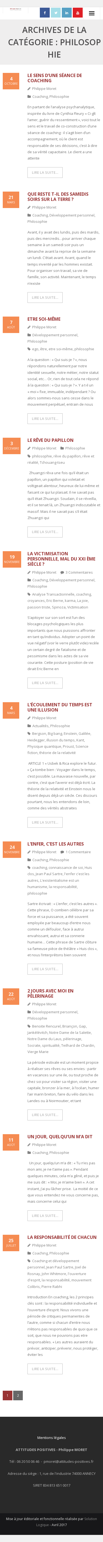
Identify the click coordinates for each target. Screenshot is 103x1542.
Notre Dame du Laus (44, 1038)
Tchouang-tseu (52, 462)
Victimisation (77, 607)
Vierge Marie (38, 1051)
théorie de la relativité (57, 752)
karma (70, 600)
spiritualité (51, 1045)
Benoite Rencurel (46, 1026)
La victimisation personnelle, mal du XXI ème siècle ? (61, 559)
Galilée (84, 733)
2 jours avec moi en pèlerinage (50, 993)
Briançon (69, 1026)
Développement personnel (71, 215)
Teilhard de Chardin (77, 1045)
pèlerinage (72, 1038)
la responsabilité (63, 886)
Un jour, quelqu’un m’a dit (60, 1137)
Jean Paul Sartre (49, 873)
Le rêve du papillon (50, 440)
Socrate (33, 1045)
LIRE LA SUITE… (45, 172)
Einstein (70, 733)
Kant (80, 740)
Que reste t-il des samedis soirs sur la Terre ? (57, 196)
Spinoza (59, 607)
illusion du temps (60, 740)
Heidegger (36, 740)
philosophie (84, 348)
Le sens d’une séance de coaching (54, 78)
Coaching (40, 96)
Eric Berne (54, 600)
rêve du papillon (67, 456)
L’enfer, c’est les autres (55, 844)
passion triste (38, 607)
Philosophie (59, 96)
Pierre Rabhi (51, 1286)
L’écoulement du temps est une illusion (59, 707)
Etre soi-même (43, 319)
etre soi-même (61, 348)
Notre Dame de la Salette (70, 1032)
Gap (82, 1026)
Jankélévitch (37, 1032)
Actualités (40, 725)
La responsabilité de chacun (62, 1237)
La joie (82, 600)
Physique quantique (44, 746)
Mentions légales (51, 1437)
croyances (36, 600)
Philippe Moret (44, 88)
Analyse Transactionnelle (53, 594)
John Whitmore (54, 1273)
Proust (68, 746)
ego (35, 348)
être (43, 348)
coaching (83, 594)
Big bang (55, 733)
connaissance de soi (66, 867)
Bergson (39, 733)
